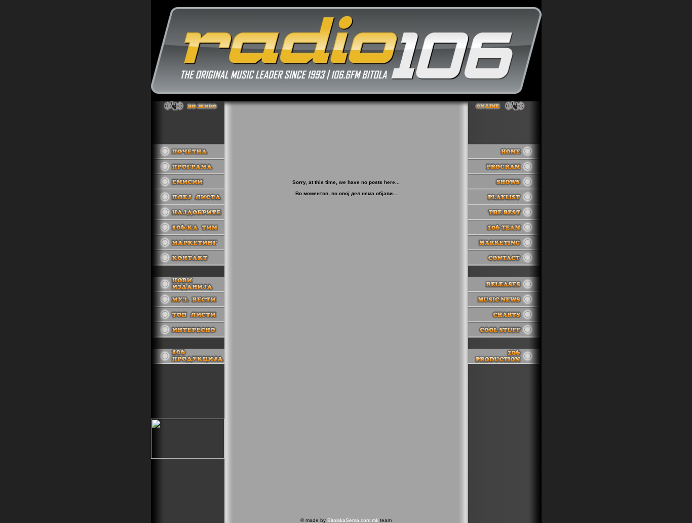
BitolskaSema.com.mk (352, 520)
